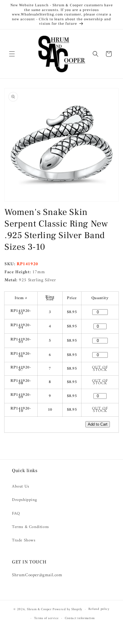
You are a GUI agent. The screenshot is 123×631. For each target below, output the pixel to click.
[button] (12, 53)
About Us (20, 486)
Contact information (80, 618)
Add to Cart (97, 424)
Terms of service (46, 618)
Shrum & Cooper (39, 609)
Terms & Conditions (30, 527)
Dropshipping (24, 500)
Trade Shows (24, 540)
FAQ (16, 513)
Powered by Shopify (67, 609)
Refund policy (99, 609)
